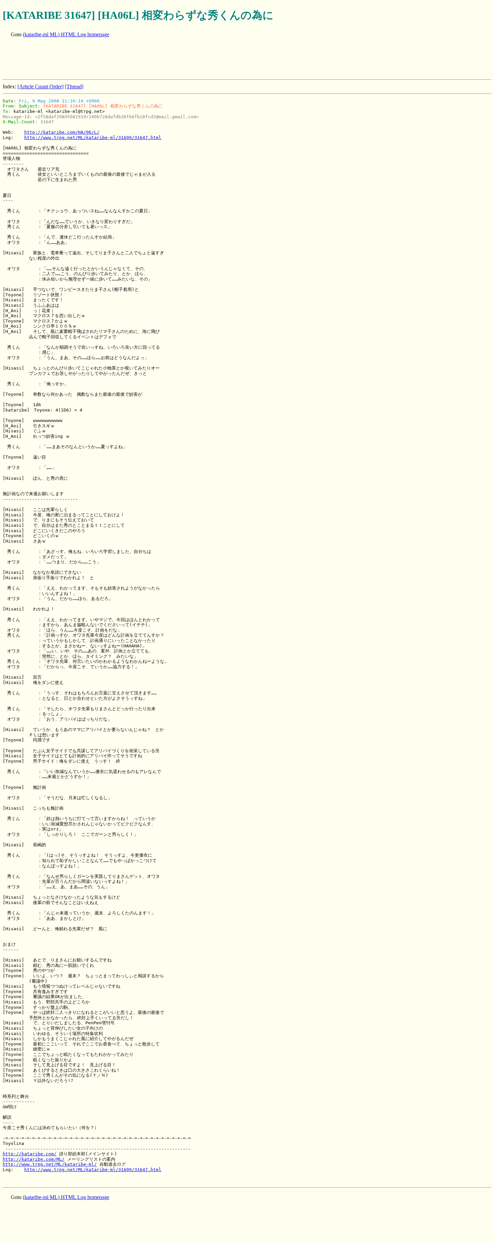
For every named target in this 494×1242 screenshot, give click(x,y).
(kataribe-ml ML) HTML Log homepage (66, 34)
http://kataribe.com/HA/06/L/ (61, 132)
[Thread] (74, 86)
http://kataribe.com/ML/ (34, 1159)
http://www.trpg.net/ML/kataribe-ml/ (50, 1164)
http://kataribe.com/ (29, 1153)
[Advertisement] (125, 59)
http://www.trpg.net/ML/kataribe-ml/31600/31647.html (92, 137)
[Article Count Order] (40, 86)
